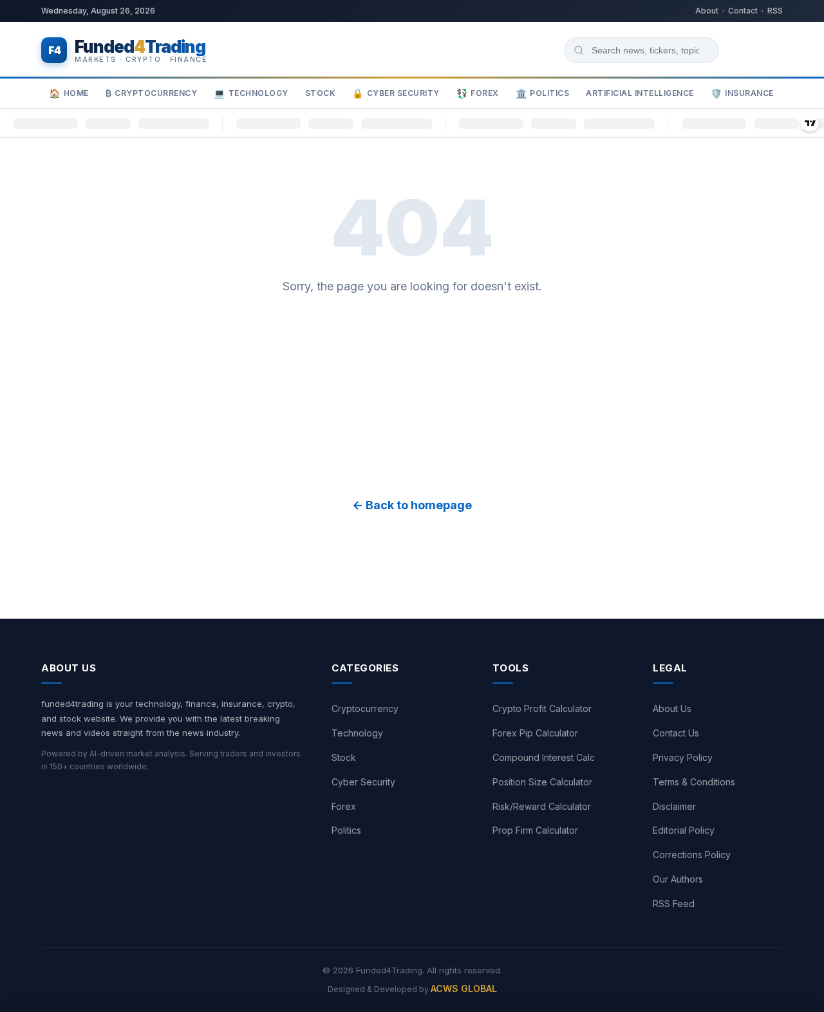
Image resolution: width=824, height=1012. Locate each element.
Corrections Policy (692, 854)
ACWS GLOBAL (464, 988)
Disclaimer (674, 806)
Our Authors (678, 879)
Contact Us (676, 732)
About (706, 10)
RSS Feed (674, 903)
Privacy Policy (683, 757)
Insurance (742, 93)
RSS (775, 10)
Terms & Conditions (694, 781)
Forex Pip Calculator (535, 732)
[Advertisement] (412, 396)
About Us (672, 708)
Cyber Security (396, 93)
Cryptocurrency (152, 93)
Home (69, 93)
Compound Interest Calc (543, 757)
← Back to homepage (412, 505)
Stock (320, 93)
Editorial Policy (684, 830)
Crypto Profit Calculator (542, 708)
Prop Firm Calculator (535, 830)
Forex (477, 93)
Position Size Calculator (542, 781)
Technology (251, 93)
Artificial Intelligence (640, 93)
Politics (543, 93)
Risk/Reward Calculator (541, 806)
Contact (743, 10)
